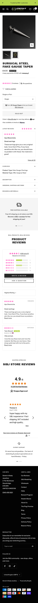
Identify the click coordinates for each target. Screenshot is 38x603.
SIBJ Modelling (26, 479)
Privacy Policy (26, 518)
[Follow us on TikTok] (14, 566)
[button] (7, 83)
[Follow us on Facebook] (5, 566)
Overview (6, 166)
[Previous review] (5, 418)
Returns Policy (26, 526)
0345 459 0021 (8, 492)
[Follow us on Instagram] (9, 566)
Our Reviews (25, 476)
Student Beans (26, 499)
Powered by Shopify (25, 581)
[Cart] (34, 9)
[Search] (7, 9)
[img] (8, 301)
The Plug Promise (27, 506)
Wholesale (24, 483)
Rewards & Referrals (10, 191)
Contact (24, 487)
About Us (24, 503)
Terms (23, 514)
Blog (22, 510)
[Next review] (33, 418)
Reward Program (27, 495)
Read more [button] (8, 318)
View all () (31, 160)
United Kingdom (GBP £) (11, 574)
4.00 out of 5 (24, 254)
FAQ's (23, 491)
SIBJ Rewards (19, 107)
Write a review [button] (19, 275)
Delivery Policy (26, 522)
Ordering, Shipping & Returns (13, 185)
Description (7, 179)
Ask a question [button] (19, 281)
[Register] (32, 546)
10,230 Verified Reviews (19, 387)
